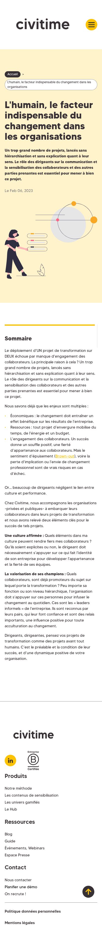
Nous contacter (18, 880)
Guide (10, 841)
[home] (45, 24)
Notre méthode (18, 788)
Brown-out (64, 456)
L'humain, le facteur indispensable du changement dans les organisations (49, 84)
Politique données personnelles (33, 911)
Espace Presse (17, 855)
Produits (16, 775)
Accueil (12, 74)
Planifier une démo (21, 886)
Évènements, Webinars (25, 848)
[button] (91, 24)
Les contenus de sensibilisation (31, 795)
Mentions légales (20, 922)
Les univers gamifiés (22, 802)
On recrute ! (15, 893)
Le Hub (11, 809)
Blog (8, 834)
